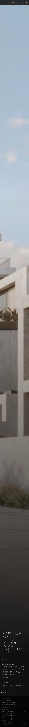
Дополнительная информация (7, 723)
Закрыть (22, 711)
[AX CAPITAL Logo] (13, 2)
